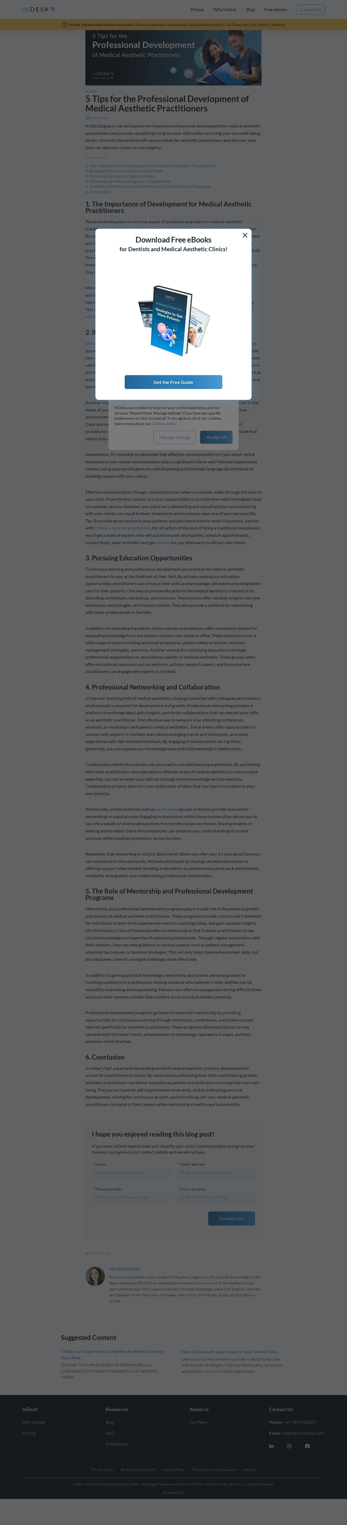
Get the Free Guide (173, 382)
